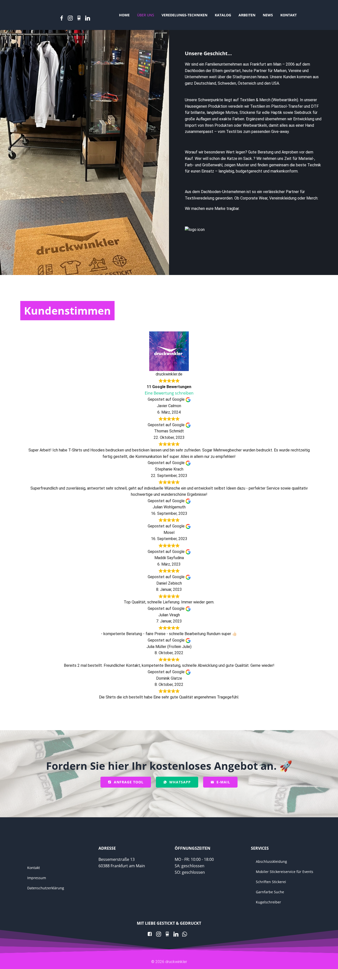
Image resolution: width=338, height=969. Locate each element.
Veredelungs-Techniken (184, 15)
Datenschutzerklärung (45, 888)
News (268, 15)
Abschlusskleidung (271, 861)
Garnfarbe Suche (270, 892)
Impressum (36, 877)
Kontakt (288, 15)
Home (124, 15)
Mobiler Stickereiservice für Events (283, 871)
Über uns (145, 15)
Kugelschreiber (268, 902)
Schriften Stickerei (271, 881)
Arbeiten (247, 15)
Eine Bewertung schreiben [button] (169, 393)
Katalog (223, 15)
